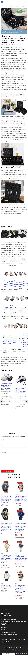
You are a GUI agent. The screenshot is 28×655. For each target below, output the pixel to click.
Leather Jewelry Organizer (11, 283)
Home (2, 6)
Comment (3, 452)
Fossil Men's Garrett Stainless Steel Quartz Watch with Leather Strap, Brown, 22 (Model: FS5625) (6, 499)
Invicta (16, 494)
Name (2, 439)
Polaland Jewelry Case (22, 310)
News (6, 6)
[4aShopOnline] (2, 2)
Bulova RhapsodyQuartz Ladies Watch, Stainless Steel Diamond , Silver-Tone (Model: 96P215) (21, 558)
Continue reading (5, 404)
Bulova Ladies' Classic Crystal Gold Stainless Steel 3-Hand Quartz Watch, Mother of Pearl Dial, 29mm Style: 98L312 (7, 559)
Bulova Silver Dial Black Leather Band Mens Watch (6, 587)
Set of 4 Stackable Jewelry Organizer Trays (10, 339)
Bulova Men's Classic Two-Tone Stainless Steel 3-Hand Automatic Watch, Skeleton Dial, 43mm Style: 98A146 (20, 589)
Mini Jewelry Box (25, 283)
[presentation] (1, 401)
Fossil (2, 494)
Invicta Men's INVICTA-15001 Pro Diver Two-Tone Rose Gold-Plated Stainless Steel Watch (21, 498)
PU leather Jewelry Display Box (5, 339)
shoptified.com (15, 651)
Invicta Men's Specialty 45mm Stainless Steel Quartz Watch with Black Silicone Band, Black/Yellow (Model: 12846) (6, 527)
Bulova (16, 522)
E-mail (2, 446)
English (6, 653)
